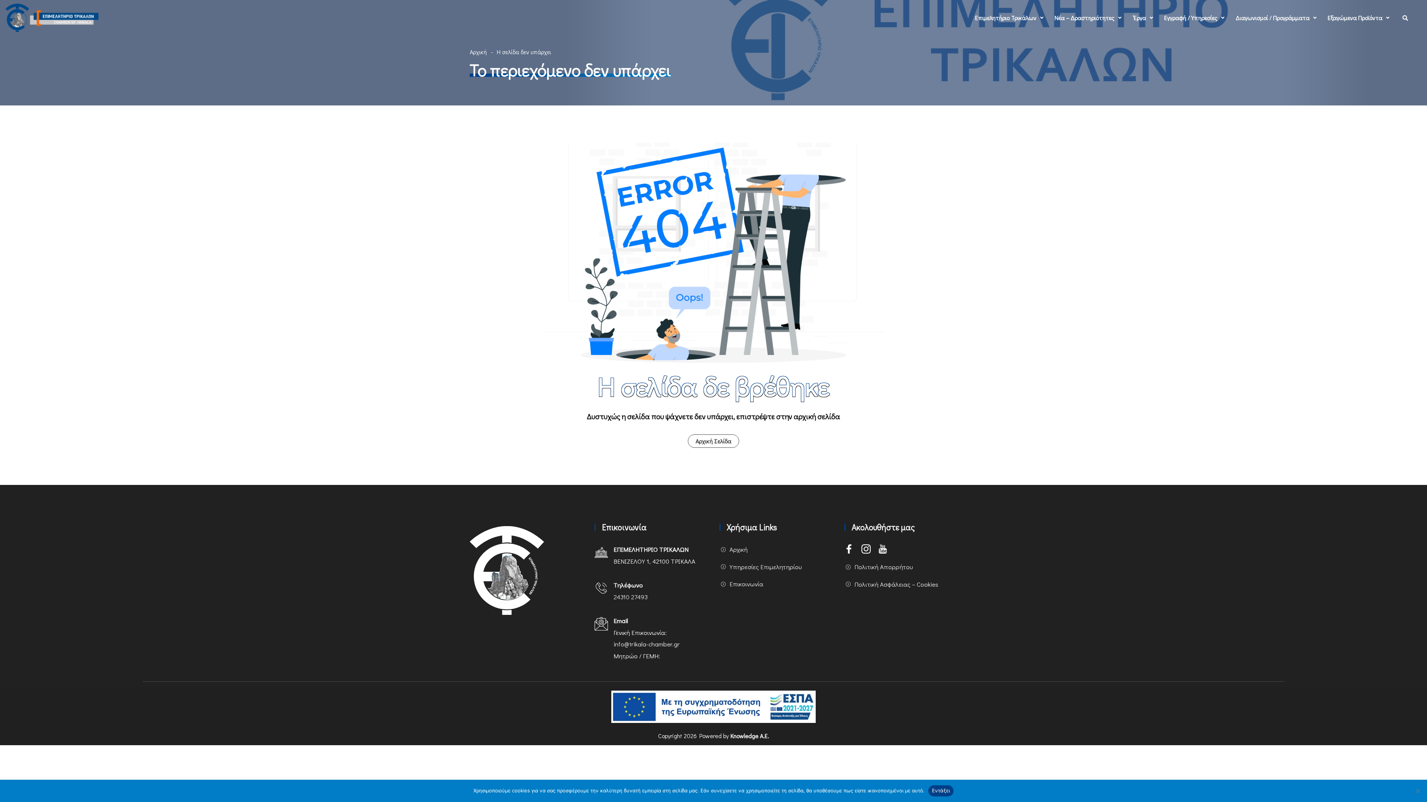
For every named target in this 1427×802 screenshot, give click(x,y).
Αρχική (478, 52)
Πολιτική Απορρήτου (883, 567)
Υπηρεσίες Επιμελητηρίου (765, 567)
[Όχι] (1417, 791)
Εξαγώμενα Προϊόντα (1355, 18)
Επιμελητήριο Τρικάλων (1005, 18)
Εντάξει (941, 790)
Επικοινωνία (746, 584)
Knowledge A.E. (750, 736)
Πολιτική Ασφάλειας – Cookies (896, 584)
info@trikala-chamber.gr (647, 644)
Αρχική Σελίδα (713, 441)
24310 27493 (631, 597)
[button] (1009, 17)
